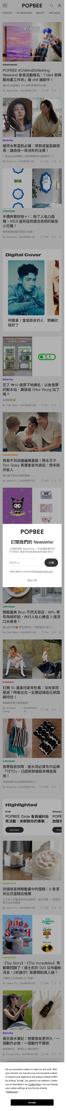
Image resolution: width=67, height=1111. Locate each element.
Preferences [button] (12, 1092)
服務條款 (39, 571)
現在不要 (32, 580)
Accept (32, 1102)
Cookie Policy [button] (34, 1084)
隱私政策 (49, 571)
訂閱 (51, 562)
